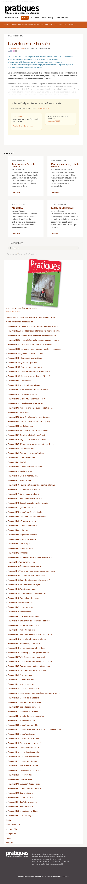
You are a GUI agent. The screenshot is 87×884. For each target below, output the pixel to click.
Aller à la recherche (29, 1)
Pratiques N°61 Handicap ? (18, 553)
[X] (16, 51)
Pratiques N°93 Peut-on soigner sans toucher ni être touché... (30, 408)
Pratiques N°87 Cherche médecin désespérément (26, 435)
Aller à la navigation (6, 1)
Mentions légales (22, 876)
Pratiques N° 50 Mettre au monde (20, 603)
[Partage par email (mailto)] (9, 51)
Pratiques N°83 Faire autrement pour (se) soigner (26, 453)
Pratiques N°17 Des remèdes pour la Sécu (23, 748)
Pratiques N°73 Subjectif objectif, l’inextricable (24, 498)
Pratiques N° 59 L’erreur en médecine (21, 562)
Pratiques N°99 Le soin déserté (19, 381)
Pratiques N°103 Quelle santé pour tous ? (23, 363)
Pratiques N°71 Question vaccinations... (22, 508)
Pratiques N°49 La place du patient (20, 607)
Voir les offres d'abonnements (23, 126)
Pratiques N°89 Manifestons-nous (20, 426)
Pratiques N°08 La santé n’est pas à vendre (24, 784)
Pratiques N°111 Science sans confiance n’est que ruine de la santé (32, 326)
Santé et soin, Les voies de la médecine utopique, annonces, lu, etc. (31, 317)
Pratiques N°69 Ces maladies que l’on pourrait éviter (27, 517)
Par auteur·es (12, 254)
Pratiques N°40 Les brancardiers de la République (26, 648)
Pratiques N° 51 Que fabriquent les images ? (24, 598)
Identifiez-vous (43, 109)
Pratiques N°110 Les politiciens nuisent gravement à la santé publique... (34, 331)
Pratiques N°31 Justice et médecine (21, 684)
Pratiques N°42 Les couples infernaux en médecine (27, 639)
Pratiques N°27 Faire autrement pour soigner (24, 702)
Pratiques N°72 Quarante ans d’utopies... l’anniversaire (28, 503)
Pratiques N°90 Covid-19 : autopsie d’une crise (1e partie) (29, 421)
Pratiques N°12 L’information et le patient (23, 766)
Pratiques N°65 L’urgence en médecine (22, 535)
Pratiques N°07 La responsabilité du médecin (24, 788)
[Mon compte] (76, 10)
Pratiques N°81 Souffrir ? (17, 462)
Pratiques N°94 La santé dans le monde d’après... (26, 403)
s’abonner (35, 18)
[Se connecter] (80, 10)
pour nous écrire (62, 18)
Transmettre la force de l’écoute (23, 165)
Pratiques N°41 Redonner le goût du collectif (24, 643)
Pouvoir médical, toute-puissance (20, 62)
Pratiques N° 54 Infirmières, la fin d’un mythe (24, 585)
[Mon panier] (73, 10)
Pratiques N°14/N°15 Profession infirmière (23, 757)
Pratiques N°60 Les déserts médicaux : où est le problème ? (30, 557)
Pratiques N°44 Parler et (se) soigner (21, 630)
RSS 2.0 (30, 876)
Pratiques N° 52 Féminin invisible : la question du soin (27, 594)
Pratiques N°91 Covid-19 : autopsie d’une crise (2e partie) (29, 417)
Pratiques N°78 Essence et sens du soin (22, 476)
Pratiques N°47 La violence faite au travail (23, 616)
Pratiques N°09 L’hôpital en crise (20, 779)
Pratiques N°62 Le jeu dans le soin (20, 548)
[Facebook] (11, 51)
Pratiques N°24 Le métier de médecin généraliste (26, 716)
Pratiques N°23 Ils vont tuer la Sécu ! (21, 720)
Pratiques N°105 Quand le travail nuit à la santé (25, 354)
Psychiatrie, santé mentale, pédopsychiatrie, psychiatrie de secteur (32, 65)
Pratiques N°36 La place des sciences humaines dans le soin (30, 662)
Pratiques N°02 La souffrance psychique (22, 811)
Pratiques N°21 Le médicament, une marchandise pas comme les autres (34, 730)
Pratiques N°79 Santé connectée (20, 471)
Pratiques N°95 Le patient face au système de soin (26, 399)
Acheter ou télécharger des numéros (21, 24)
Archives (9, 843)
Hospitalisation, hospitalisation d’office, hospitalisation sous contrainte (33, 59)
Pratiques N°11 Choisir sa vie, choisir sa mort (24, 770)
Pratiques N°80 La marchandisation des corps (25, 467)
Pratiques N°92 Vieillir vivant (18, 412)
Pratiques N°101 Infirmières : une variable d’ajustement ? (29, 372)
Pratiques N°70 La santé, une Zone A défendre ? (25, 512)
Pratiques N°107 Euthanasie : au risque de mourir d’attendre (30, 344)
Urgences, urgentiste (65, 65)
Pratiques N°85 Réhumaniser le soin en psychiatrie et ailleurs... (31, 444)
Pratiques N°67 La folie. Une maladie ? (46, 24)
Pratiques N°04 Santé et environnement (22, 802)
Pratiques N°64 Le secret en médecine (22, 539)
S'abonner (17, 116)
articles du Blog (47, 18)
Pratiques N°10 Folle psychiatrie (20, 775)
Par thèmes (32, 254)
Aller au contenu (18, 1)
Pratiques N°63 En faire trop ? (19, 544)
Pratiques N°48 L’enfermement (19, 612)
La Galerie (10, 820)
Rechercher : (16, 243)
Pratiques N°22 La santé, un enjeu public (23, 725)
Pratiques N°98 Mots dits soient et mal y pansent (25, 385)
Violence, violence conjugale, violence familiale (25, 67)
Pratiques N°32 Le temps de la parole (21, 680)
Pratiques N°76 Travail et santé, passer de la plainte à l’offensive (31, 485)
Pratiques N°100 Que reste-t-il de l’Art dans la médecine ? (29, 376)
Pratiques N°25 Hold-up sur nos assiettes (23, 711)
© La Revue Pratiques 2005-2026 (42, 876)
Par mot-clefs (22, 254)
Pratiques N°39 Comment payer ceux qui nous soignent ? (29, 653)
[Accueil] (22, 9)
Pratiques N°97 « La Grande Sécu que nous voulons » (28, 390)
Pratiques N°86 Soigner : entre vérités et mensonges (27, 440)
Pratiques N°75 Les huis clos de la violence (24, 489)
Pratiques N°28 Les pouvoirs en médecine (23, 698)
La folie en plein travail (62, 208)
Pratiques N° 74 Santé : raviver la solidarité (23, 494)
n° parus (25, 18)
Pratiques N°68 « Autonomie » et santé (22, 521)
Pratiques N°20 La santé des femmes (21, 734)
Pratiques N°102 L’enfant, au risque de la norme (25, 367)
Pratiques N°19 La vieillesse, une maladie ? (24, 739)
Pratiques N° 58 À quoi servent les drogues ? (24, 566)
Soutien (9, 838)
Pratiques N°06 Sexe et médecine (20, 793)
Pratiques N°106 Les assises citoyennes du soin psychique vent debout (34, 349)
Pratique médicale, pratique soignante (48, 62)
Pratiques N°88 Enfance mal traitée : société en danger (28, 431)
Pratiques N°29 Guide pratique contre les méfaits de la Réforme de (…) (34, 693)
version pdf (54, 121)
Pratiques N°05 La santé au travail (20, 797)
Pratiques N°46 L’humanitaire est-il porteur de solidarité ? (28, 621)
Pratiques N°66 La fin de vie (18, 530)
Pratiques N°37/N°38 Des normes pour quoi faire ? (26, 657)
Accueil (6, 24)
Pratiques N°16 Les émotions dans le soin (23, 752)
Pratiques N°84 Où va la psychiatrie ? (21, 449)
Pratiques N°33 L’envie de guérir (20, 675)
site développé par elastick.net (61, 876)
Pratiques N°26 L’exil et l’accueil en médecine (24, 707)
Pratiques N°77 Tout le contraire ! (20, 480)
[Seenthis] (13, 51)
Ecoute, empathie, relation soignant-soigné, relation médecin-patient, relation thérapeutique (40, 57)
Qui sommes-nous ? (13, 825)
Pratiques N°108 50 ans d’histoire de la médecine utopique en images (33, 340)
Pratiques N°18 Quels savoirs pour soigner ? (24, 743)
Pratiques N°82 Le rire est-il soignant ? (22, 458)
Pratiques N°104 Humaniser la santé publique (25, 358)
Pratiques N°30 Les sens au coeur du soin (23, 689)
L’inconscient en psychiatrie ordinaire (65, 165)
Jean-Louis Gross (17, 48)
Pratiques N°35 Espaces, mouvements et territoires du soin (29, 666)
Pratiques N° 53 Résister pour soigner (22, 589)
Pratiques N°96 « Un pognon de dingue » (23, 394)
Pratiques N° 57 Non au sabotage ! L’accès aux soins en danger (31, 571)
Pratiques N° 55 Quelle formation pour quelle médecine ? (29, 580)
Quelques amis (11, 834)
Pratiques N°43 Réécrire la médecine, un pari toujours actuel (30, 634)
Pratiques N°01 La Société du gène (21, 816)
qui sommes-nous (11, 18)
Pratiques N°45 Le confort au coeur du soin (23, 625)
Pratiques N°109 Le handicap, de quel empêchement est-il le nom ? (32, 335)
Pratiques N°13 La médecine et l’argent (22, 761)
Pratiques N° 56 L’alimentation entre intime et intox (26, 575)
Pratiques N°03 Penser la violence (20, 807)
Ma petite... (17, 208)
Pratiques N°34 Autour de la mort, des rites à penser (27, 671)
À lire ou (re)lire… (12, 829)
